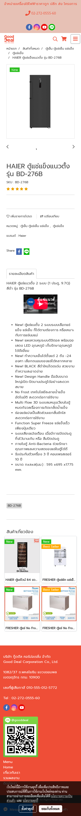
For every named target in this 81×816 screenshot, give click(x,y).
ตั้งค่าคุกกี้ (28, 809)
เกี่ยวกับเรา (11, 772)
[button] (53, 39)
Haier (22, 235)
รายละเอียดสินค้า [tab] (21, 273)
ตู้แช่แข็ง (58, 226)
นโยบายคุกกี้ (30, 800)
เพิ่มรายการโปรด (21, 216)
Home (8, 767)
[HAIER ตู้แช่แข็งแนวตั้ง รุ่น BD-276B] (40, 101)
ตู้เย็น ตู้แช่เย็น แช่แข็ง (35, 226)
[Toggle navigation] (75, 39)
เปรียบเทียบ (51, 216)
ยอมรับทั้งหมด (50, 809)
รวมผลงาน (11, 778)
